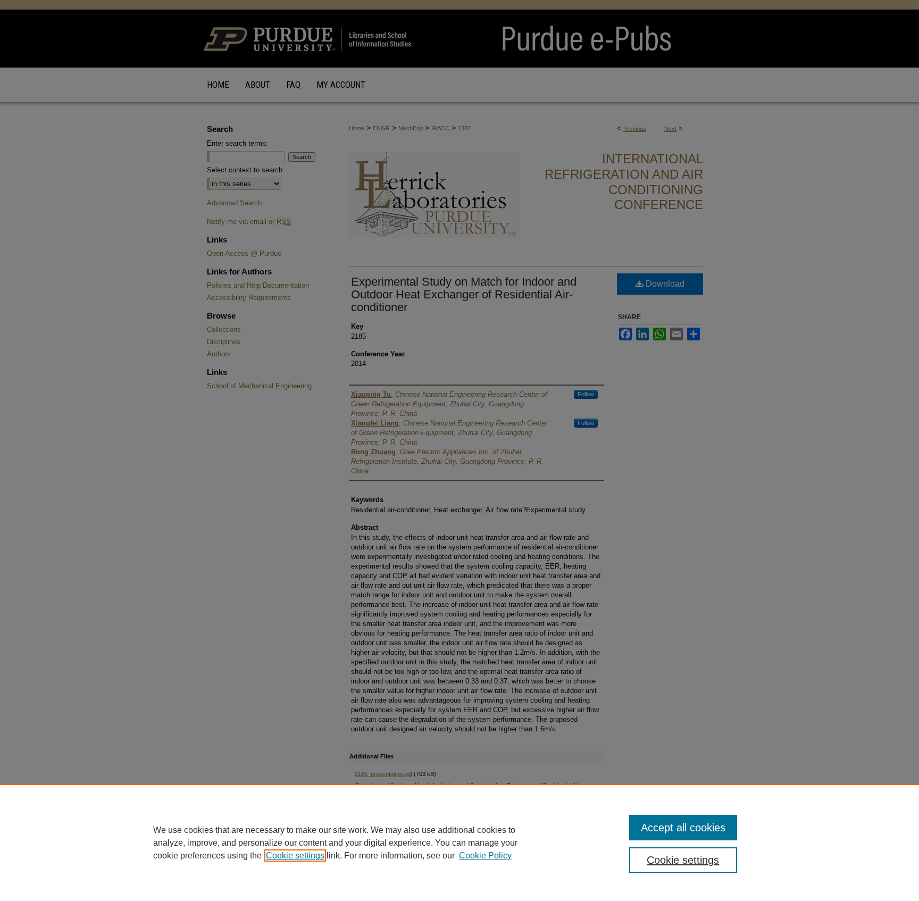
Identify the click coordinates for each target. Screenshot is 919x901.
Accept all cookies (683, 827)
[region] (459, 842)
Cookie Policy (485, 855)
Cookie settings (295, 855)
